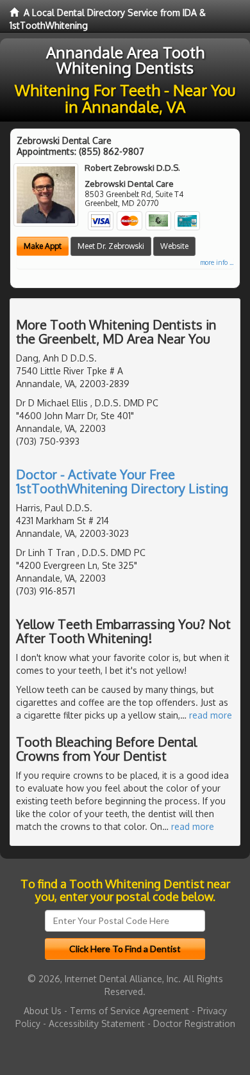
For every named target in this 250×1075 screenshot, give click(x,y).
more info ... (216, 262)
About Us (43, 1010)
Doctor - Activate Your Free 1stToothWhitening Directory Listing (122, 481)
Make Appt (43, 246)
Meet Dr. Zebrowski (111, 246)
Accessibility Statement (97, 1023)
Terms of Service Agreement (129, 1010)
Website (174, 246)
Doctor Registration (194, 1023)
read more (210, 715)
